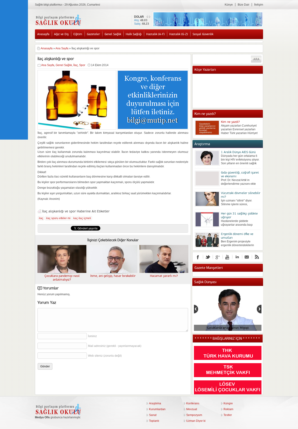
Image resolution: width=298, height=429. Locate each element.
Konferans (192, 403)
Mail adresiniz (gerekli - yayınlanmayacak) (114, 346)
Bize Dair (243, 4)
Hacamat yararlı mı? (164, 276)
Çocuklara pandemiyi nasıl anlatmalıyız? (62, 278)
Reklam (228, 409)
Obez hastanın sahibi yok (237, 83)
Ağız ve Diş (61, 34)
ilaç (41, 218)
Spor (82, 65)
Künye (229, 4)
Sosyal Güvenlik (203, 34)
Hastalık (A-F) (155, 34)
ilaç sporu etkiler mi (58, 218)
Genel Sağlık (113, 34)
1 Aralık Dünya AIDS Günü (238, 152)
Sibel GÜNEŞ (229, 78)
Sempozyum (194, 415)
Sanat (152, 415)
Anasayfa (43, 34)
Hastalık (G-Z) (178, 34)
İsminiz (92, 336)
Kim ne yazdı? (230, 122)
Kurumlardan (157, 409)
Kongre (228, 403)
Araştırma (155, 403)
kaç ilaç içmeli (82, 218)
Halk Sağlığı (134, 34)
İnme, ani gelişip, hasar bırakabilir (112, 276)
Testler (228, 415)
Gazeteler (93, 34)
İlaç (75, 65)
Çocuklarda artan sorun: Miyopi (228, 328)
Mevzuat (191, 409)
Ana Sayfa (61, 48)
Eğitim (77, 34)
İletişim (258, 4)
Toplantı (154, 420)
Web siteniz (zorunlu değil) (105, 355)
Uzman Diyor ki (196, 420)
